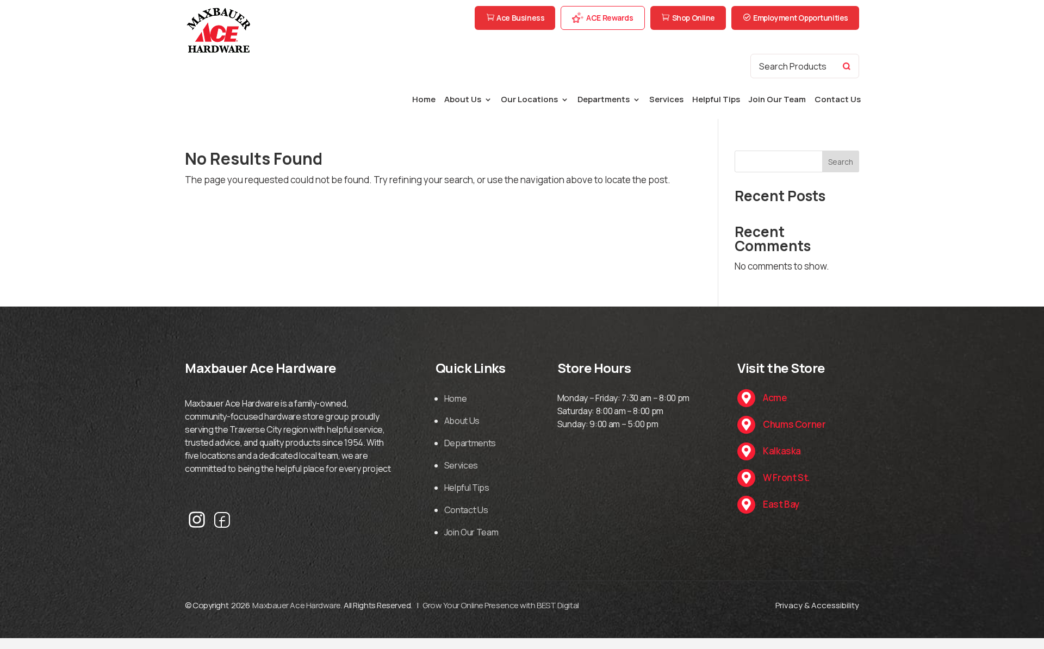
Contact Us (838, 100)
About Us (462, 100)
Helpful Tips (716, 100)
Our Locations (529, 100)
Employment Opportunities (800, 18)
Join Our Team (777, 100)
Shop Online (693, 18)
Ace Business (520, 18)
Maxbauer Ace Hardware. (297, 605)
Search (840, 162)
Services (666, 100)
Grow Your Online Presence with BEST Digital (500, 605)
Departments (603, 100)
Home (424, 100)
